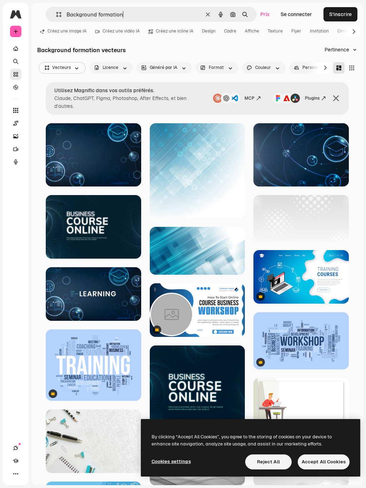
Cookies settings (171, 461)
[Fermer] (336, 98)
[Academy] (15, 461)
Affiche (252, 31)
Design (209, 31)
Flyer (296, 31)
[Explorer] (15, 87)
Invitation (319, 31)
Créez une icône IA (174, 31)
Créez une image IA (67, 31)
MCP (249, 98)
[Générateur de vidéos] (15, 149)
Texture (275, 31)
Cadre (230, 31)
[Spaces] (15, 123)
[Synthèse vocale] (15, 162)
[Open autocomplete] (56, 14)
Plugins (312, 98)
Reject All (268, 462)
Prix (265, 14)
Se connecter (296, 14)
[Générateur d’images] (15, 136)
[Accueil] (15, 48)
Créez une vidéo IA (121, 31)
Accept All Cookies (324, 462)
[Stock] (15, 74)
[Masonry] (339, 68)
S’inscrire (340, 14)
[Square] (351, 68)
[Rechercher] (15, 61)
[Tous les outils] (15, 110)
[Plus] (15, 473)
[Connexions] (15, 448)
